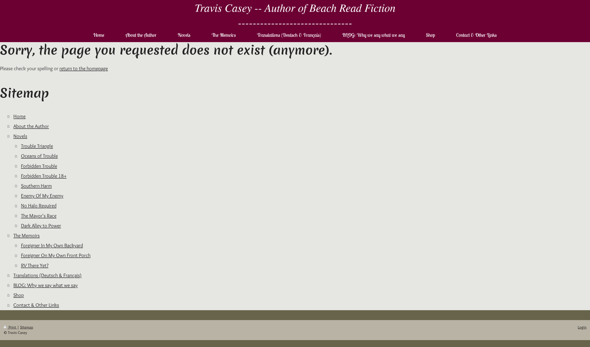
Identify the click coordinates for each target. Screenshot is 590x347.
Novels (20, 136)
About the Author (31, 126)
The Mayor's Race (38, 216)
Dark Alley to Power (41, 225)
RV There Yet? (34, 265)
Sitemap (26, 327)
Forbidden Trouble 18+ (44, 176)
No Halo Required (38, 205)
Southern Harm (36, 186)
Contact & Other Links (36, 305)
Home (19, 116)
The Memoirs (26, 235)
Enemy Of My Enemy (42, 196)
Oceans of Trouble (39, 156)
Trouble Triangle (37, 146)
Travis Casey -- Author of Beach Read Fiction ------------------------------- (295, 14)
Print (12, 327)
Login (582, 327)
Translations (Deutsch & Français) (47, 275)
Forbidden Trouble (39, 166)
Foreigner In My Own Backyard (52, 245)
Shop (18, 295)
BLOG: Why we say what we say (45, 285)
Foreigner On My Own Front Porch (56, 255)
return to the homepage (83, 68)
